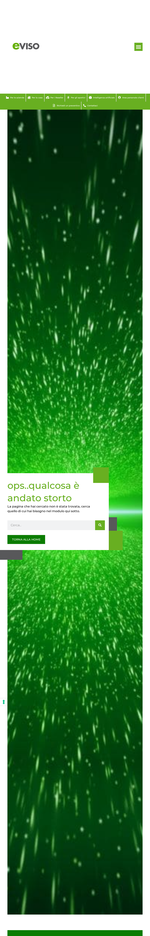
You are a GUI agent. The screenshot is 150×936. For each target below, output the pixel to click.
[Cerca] (100, 525)
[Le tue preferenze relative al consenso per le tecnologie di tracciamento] (3, 702)
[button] (138, 47)
